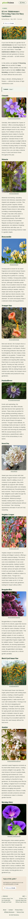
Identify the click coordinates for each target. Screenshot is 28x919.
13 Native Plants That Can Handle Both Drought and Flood (7, 899)
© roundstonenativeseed (14, 400)
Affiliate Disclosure (9, 912)
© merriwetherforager (14, 339)
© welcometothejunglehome (14, 761)
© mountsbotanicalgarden (14, 617)
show (11, 89)
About (4, 909)
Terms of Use (20, 912)
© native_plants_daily (14, 548)
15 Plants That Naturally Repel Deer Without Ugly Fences (21, 899)
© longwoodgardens (14, 193)
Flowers (4, 8)
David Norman (6, 19)
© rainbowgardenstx (14, 686)
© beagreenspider (14, 264)
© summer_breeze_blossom (14, 836)
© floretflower (14, 471)
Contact (11, 909)
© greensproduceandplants (14, 118)
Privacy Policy (19, 909)
